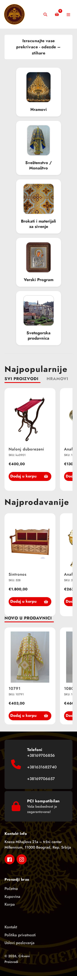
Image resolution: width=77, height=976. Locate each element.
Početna (11, 888)
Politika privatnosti (20, 935)
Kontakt (11, 927)
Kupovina (12, 896)
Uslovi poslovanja (19, 943)
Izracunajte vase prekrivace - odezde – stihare (38, 47)
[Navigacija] (68, 14)
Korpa (10, 904)
